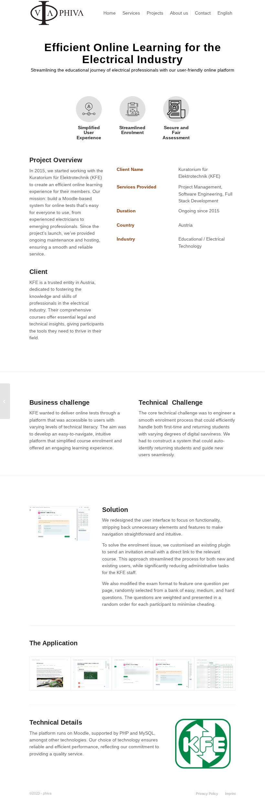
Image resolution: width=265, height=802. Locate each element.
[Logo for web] (57, 13)
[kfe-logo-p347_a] (203, 744)
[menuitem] (109, 13)
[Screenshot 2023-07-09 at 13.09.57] (50, 673)
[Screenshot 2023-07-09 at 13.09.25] (174, 673)
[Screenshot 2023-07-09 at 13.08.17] (91, 673)
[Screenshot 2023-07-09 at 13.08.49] (132, 673)
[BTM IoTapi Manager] (5, 401)
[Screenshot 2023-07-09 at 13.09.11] (215, 673)
